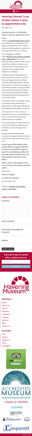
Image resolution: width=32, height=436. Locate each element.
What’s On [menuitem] (6, 305)
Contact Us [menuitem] (6, 326)
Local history (11, 189)
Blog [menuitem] (3, 323)
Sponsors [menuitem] (5, 320)
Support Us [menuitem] (6, 340)
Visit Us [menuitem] (4, 308)
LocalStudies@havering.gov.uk (18, 41)
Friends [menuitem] (4, 337)
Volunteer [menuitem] (5, 311)
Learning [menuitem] (5, 317)
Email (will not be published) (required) (12, 230)
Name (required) (8, 221)
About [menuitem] (4, 302)
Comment (5, 201)
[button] (16, 266)
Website (5, 240)
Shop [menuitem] (4, 343)
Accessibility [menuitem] (6, 346)
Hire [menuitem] (3, 334)
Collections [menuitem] (6, 314)
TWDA (28, 435)
